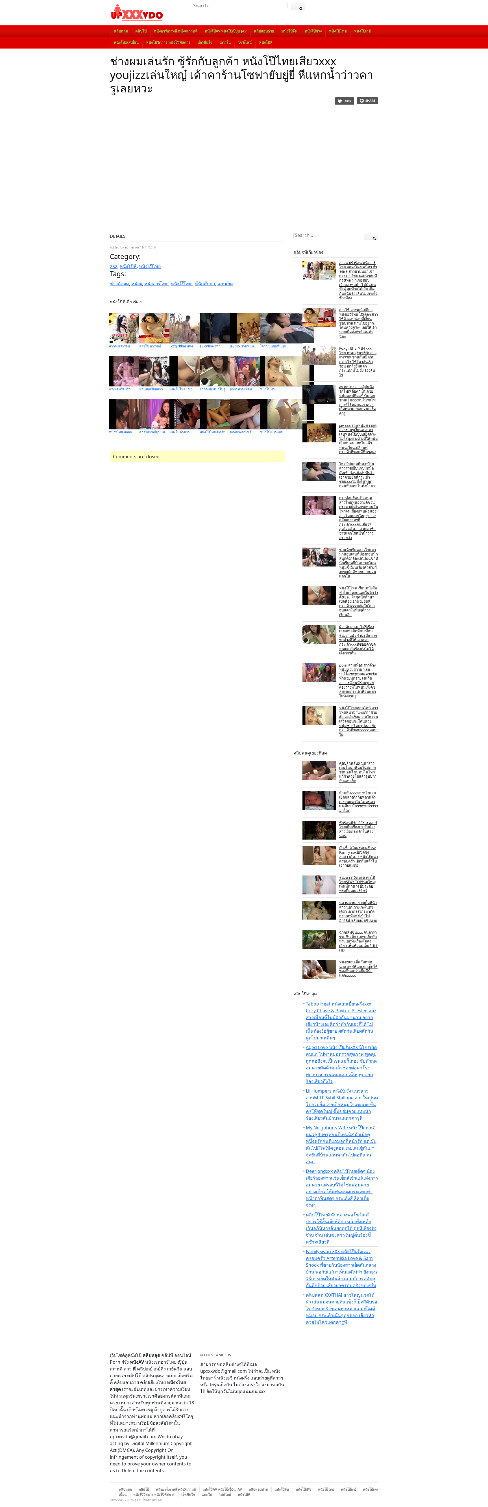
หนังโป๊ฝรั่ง (313, 31)
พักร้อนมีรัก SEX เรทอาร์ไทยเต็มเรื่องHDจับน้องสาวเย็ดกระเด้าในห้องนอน (358, 829)
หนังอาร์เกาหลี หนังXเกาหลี (175, 31)
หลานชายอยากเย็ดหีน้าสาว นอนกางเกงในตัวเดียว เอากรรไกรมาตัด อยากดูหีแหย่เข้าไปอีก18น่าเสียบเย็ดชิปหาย (358, 911)
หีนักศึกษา (205, 283)
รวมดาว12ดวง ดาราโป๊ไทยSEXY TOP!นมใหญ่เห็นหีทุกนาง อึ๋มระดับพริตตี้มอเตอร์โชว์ (357, 884)
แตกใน (225, 42)
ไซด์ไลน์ (245, 42)
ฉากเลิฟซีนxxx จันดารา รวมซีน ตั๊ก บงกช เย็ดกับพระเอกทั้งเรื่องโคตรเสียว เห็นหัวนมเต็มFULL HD (358, 941)
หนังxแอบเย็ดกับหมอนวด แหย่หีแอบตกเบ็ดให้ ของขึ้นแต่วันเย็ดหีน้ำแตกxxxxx (358, 968)
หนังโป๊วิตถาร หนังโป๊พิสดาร (168, 42)
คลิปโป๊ (141, 31)
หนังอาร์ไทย (156, 283)
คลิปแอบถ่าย (264, 31)
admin (129, 247)
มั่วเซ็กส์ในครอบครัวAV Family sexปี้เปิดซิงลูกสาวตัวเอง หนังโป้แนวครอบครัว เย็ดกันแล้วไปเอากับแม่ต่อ (358, 856)
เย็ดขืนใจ (205, 42)
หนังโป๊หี (266, 42)
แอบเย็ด (225, 283)
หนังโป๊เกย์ (362, 31)
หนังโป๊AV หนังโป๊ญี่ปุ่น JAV (226, 31)
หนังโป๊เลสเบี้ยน (126, 42)
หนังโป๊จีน (289, 31)
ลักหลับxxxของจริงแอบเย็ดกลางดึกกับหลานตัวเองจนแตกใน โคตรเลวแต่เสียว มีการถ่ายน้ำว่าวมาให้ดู (358, 801)
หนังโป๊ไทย (338, 31)
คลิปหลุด (121, 31)
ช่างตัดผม (119, 283)
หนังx (136, 283)
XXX (113, 266)
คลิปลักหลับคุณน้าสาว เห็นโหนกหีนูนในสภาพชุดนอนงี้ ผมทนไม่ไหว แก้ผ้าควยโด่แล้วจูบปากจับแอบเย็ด (357, 772)
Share (370, 100)
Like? (347, 101)
